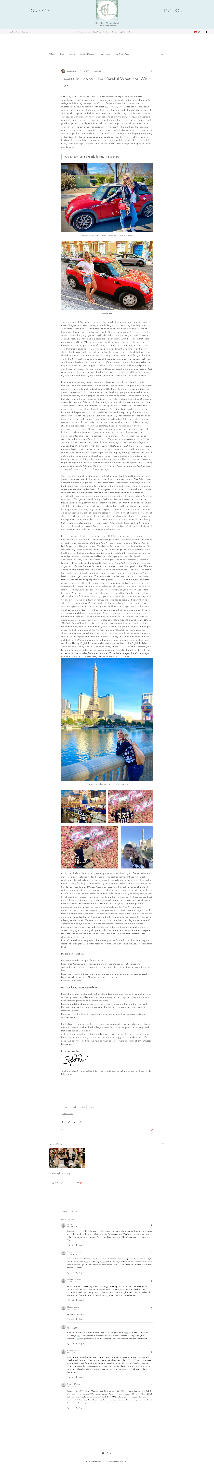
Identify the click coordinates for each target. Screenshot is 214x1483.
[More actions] (151, 71)
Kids (62, 54)
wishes (82, 1107)
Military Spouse (104, 54)
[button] (162, 54)
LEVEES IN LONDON (107, 23)
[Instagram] (199, 32)
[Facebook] (203, 32)
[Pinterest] (195, 32)
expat (65, 1107)
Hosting (72, 54)
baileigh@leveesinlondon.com (21, 32)
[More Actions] (151, 1225)
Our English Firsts (122, 54)
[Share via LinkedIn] (74, 1122)
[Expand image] (83, 806)
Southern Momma (87, 54)
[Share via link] (80, 1122)
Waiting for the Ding (61, 1173)
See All (162, 1144)
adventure (93, 1107)
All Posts (52, 54)
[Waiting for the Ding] (67, 1158)
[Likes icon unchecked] (68, 1245)
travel (73, 1107)
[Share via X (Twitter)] (68, 1122)
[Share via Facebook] (62, 1122)
